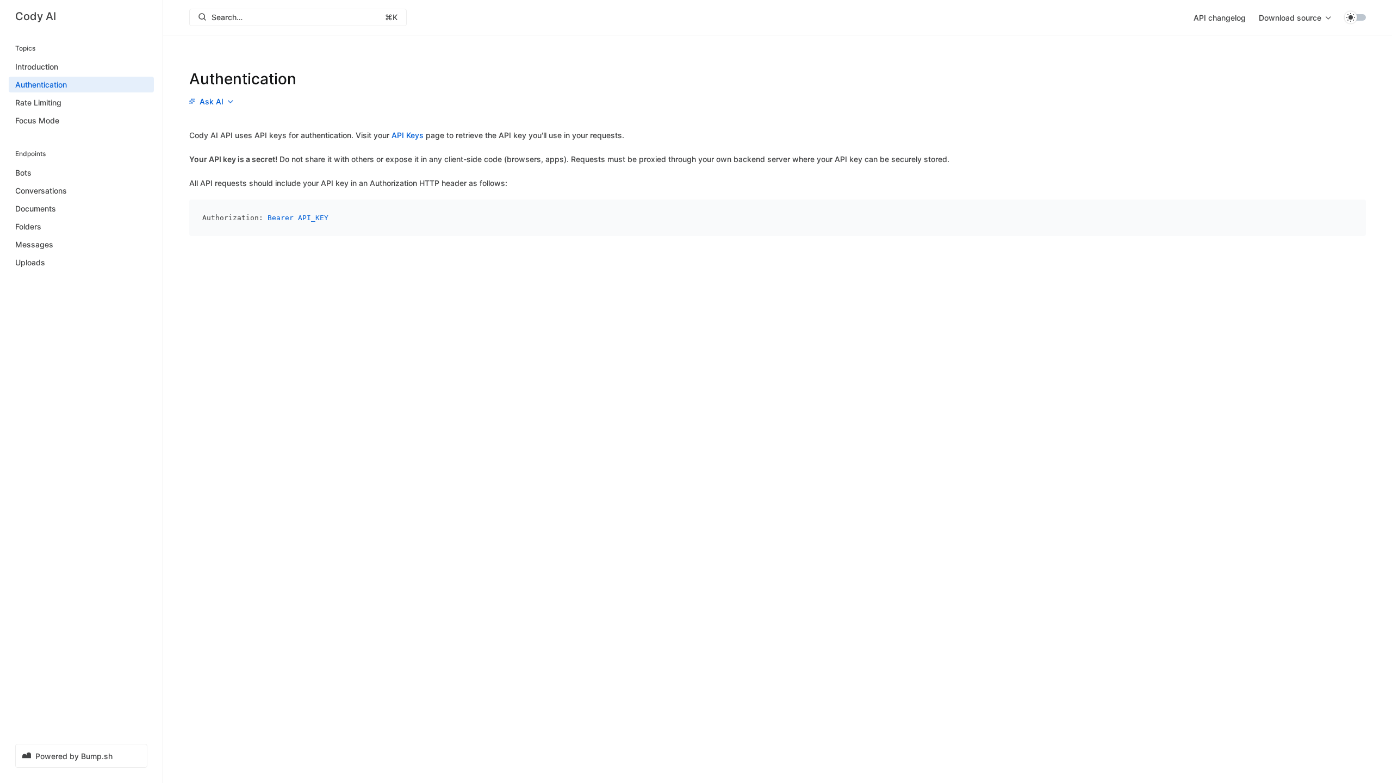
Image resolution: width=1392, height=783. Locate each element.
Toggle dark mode (1355, 17)
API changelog (1220, 17)
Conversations (41, 190)
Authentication (41, 84)
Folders (28, 226)
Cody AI (35, 16)
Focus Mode (37, 120)
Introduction (36, 66)
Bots (23, 172)
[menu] (1295, 17)
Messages (34, 244)
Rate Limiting (38, 102)
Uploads (30, 262)
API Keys (407, 135)
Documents (35, 208)
